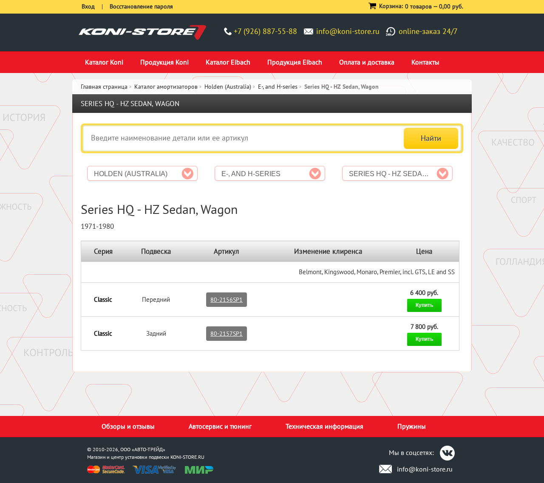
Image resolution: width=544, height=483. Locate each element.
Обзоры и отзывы (128, 426)
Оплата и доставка (366, 62)
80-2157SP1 (226, 333)
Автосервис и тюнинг (220, 426)
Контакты (425, 62)
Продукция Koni (164, 62)
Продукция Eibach (294, 62)
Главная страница (104, 86)
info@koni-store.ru (348, 31)
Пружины (411, 426)
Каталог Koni (104, 62)
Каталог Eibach (228, 62)
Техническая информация (324, 426)
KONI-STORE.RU (187, 457)
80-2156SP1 (226, 299)
